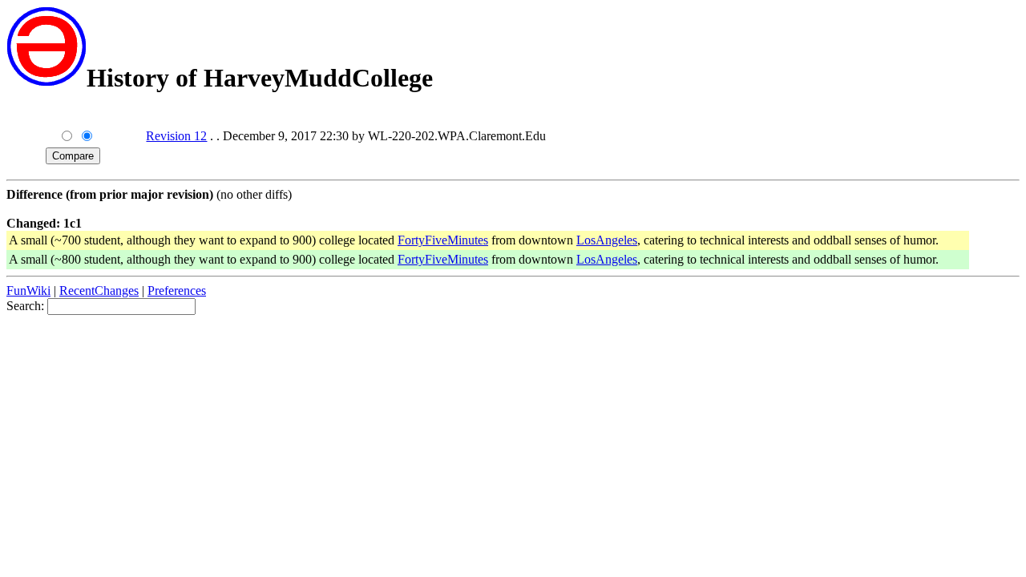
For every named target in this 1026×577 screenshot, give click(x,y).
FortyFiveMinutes (443, 240)
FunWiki (28, 290)
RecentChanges (99, 290)
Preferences (176, 290)
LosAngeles (606, 240)
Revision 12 (176, 136)
